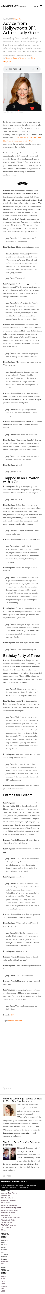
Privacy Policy (24, 1187)
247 (12, 1015)
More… (3, 1230)
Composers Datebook (8, 1200)
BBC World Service (7, 1198)
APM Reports (5, 1195)
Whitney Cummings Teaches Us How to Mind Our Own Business (22, 1100)
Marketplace (5, 1203)
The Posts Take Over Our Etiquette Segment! (21, 1143)
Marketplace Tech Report (9, 1210)
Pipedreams (5, 1215)
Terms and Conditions (8, 1187)
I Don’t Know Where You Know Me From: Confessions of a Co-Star (22, 139)
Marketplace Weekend (9, 1205)
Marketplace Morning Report (11, 1208)
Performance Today (8, 1213)
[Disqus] (22, 1055)
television (18, 1021)
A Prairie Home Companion (10, 1218)
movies (11, 1021)
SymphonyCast (6, 1222)
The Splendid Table (8, 1220)
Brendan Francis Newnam (16, 58)
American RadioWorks (9, 1193)
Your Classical (6, 1227)
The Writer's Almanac (8, 1225)
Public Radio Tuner (3, 1278)
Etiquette (17, 19)
